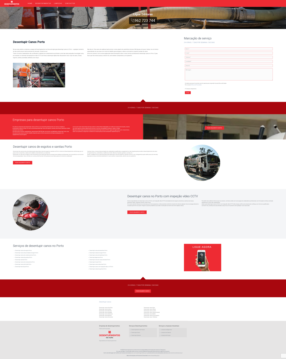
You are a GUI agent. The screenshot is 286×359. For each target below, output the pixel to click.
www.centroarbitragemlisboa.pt (138, 352)
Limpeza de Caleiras (166, 332)
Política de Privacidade (196, 84)
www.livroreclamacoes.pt (176, 352)
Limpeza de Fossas (165, 335)
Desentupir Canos (135, 332)
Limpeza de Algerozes (166, 329)
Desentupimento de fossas (138, 329)
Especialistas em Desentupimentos (107, 340)
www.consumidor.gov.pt (153, 355)
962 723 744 (145, 20)
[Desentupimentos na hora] (11, 3)
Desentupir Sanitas (136, 335)
